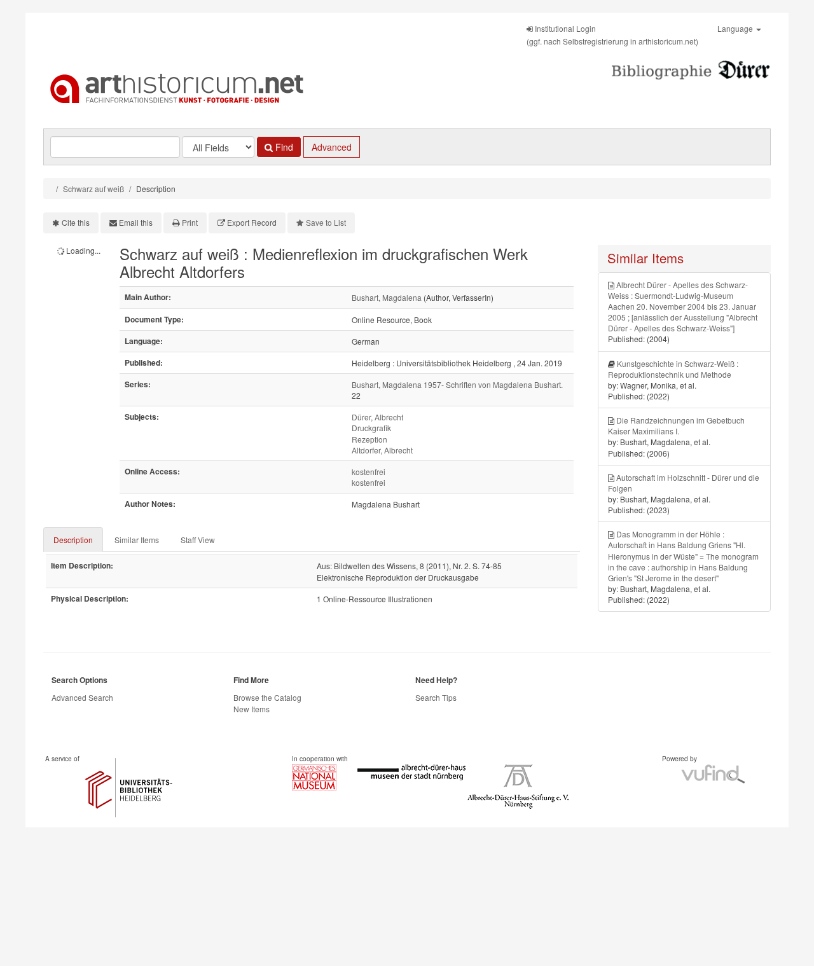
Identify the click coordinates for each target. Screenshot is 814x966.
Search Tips (436, 697)
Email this (136, 222)
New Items (251, 708)
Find (283, 147)
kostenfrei (368, 471)
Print (190, 222)
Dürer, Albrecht (377, 416)
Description (73, 539)
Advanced (332, 147)
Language (736, 28)
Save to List (326, 222)
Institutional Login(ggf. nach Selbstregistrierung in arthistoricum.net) (612, 34)
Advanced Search (82, 697)
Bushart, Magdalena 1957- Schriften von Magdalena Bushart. (457, 384)
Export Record (252, 222)
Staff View (198, 539)
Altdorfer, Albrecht (382, 450)
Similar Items (136, 539)
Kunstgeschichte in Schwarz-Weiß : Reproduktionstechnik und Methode (673, 369)
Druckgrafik (371, 427)
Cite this (76, 222)
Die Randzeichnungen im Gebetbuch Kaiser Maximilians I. (676, 425)
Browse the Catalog (267, 697)
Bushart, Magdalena (387, 297)
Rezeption (369, 439)
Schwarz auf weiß (93, 188)
